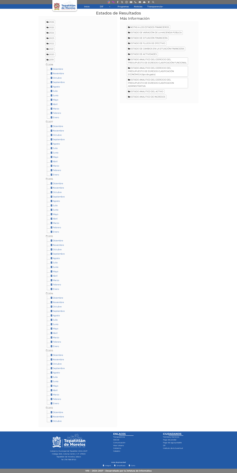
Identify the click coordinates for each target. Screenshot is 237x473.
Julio (55, 91)
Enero (55, 117)
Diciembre (57, 69)
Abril (55, 104)
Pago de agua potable (172, 443)
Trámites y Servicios (171, 437)
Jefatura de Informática (139, 471)
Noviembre (58, 73)
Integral (108, 465)
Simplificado (121, 465)
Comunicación (119, 443)
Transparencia (119, 437)
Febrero (56, 113)
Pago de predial (169, 440)
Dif (164, 445)
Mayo (55, 100)
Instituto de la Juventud (173, 448)
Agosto (56, 87)
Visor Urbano (118, 445)
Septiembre (58, 82)
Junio (55, 95)
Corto (133, 465)
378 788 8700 (70, 460)
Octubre (57, 78)
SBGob (116, 440)
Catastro (116, 451)
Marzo (55, 109)
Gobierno (117, 448)
